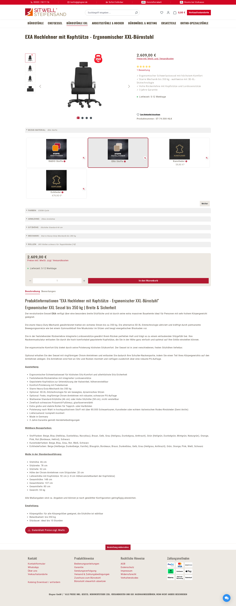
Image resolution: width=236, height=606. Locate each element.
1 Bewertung (143, 70)
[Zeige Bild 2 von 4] (82, 118)
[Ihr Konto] (168, 12)
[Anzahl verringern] (30, 280)
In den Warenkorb (148, 280)
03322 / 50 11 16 (41, 2)
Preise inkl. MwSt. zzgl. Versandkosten (155, 58)
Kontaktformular (36, 563)
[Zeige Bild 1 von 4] (78, 118)
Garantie (78, 567)
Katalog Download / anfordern (44, 582)
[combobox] (109, 12)
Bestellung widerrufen (118, 547)
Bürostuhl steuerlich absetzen (90, 581)
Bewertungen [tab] (48, 291)
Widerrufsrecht (128, 574)
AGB (123, 563)
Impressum (126, 571)
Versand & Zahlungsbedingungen (92, 574)
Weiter (205, 204)
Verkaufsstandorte (199, 12)
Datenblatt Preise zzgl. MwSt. (48, 530)
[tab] (32, 291)
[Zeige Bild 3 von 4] (87, 118)
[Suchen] (136, 12)
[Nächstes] (129, 86)
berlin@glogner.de (78, 2)
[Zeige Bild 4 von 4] (91, 118)
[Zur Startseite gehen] (45, 12)
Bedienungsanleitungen (86, 563)
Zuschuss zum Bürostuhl (87, 578)
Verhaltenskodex (129, 578)
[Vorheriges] (40, 86)
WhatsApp (33, 567)
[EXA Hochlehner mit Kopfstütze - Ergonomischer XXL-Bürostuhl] (84, 83)
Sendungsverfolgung (85, 571)
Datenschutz (127, 567)
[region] (78, 86)
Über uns (32, 571)
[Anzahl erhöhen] (84, 280)
